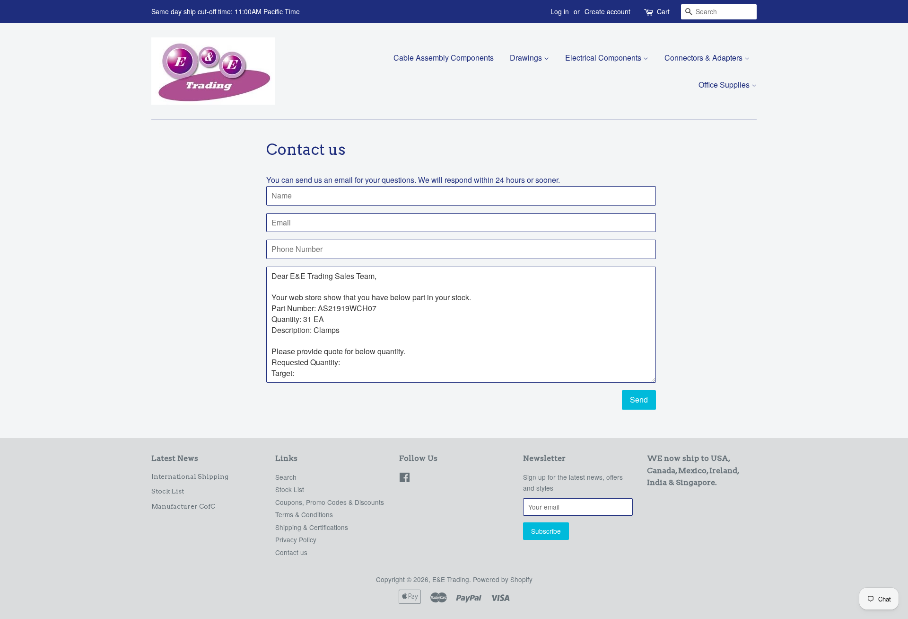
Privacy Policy (295, 539)
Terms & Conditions (304, 514)
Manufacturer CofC (183, 506)
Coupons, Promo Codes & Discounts (329, 502)
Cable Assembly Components (443, 57)
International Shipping (189, 476)
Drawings (527, 57)
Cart (663, 11)
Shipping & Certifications (311, 527)
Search (286, 477)
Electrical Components (604, 57)
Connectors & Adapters (704, 57)
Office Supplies (724, 84)
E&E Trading (450, 579)
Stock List (167, 491)
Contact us (291, 552)
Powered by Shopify (503, 579)
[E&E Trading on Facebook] (404, 479)
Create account (607, 11)
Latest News (174, 458)
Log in (559, 11)
